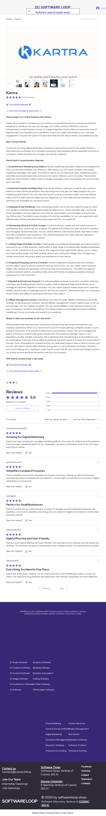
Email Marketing (53, 723)
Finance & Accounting (56, 750)
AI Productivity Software (21, 684)
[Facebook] (10, 382)
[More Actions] (98, 428)
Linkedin (85, 783)
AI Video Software (41, 684)
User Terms (68, 812)
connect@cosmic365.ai (16, 772)
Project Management (79, 728)
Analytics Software (42, 662)
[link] (20, 97)
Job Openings (11, 788)
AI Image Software (19, 678)
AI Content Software (20, 673)
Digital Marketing (54, 734)
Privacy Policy (54, 812)
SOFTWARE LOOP (19, 801)
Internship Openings (15, 783)
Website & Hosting (77, 750)
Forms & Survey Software (58, 728)
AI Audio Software (18, 662)
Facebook (86, 766)
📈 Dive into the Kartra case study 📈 (24, 110)
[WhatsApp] (7, 382)
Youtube (85, 770)
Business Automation (43, 673)
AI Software (15, 689)
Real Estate (74, 734)
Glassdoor (86, 779)
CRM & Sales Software (43, 689)
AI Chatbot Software (20, 667)
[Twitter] (16, 382)
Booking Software (41, 667)
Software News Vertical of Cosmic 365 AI (57, 772)
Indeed (85, 774)
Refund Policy (39, 812)
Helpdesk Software (78, 739)
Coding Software (41, 678)
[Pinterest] (13, 382)
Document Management (57, 739)
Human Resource (77, 723)
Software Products (77, 745)
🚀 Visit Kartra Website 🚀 (18, 104)
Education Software (55, 745)
